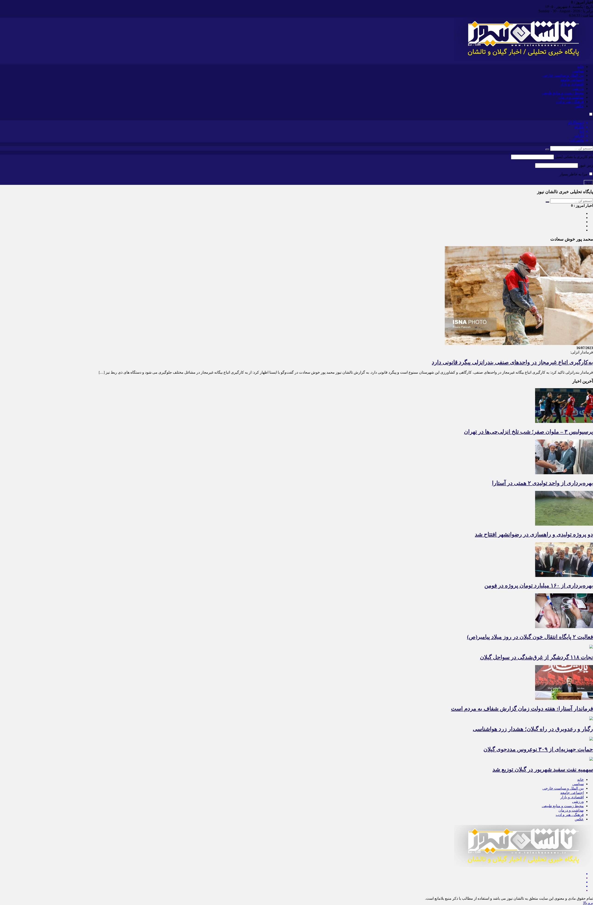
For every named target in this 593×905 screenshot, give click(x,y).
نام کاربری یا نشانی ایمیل (574, 157)
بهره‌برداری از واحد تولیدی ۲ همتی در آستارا (542, 483)
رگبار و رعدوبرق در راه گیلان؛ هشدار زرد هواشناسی (533, 729)
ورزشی (578, 88)
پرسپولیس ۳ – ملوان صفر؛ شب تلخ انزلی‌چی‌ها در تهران (528, 432)
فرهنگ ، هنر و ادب (570, 102)
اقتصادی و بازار (572, 84)
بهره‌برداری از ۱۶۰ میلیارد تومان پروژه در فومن (538, 586)
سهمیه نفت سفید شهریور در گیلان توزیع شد (542, 769)
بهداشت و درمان (571, 97)
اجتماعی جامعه (572, 80)
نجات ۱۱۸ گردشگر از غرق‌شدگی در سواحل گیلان (536, 657)
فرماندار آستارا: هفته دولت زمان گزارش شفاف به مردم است (522, 709)
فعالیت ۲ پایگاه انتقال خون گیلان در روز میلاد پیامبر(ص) (530, 637)
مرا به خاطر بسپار (574, 174)
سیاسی (578, 71)
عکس (579, 106)
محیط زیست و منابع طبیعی (563, 93)
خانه (580, 66)
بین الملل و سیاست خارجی (563, 75)
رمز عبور (586, 165)
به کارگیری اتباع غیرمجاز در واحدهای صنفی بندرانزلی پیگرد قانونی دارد (512, 362)
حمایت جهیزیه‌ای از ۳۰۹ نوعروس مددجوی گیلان (538, 749)
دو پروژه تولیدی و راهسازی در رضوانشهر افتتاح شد (534, 534)
